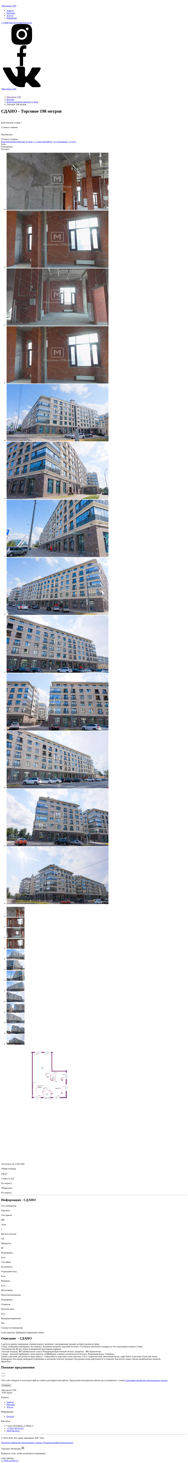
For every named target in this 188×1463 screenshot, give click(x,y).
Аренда (10, 10)
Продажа (11, 13)
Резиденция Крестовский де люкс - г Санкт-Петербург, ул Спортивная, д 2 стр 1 (38, 142)
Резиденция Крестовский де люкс (22, 102)
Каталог (10, 99)
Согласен (6, 1385)
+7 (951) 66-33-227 (15, 1428)
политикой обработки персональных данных (146, 1380)
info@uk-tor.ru (25, 23)
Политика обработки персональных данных (22, 1442)
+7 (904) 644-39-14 (9, 23)
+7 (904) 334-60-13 (9, 1460)
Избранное (12, 18)
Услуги (10, 15)
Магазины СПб (14, 97)
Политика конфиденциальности (58, 1442)
